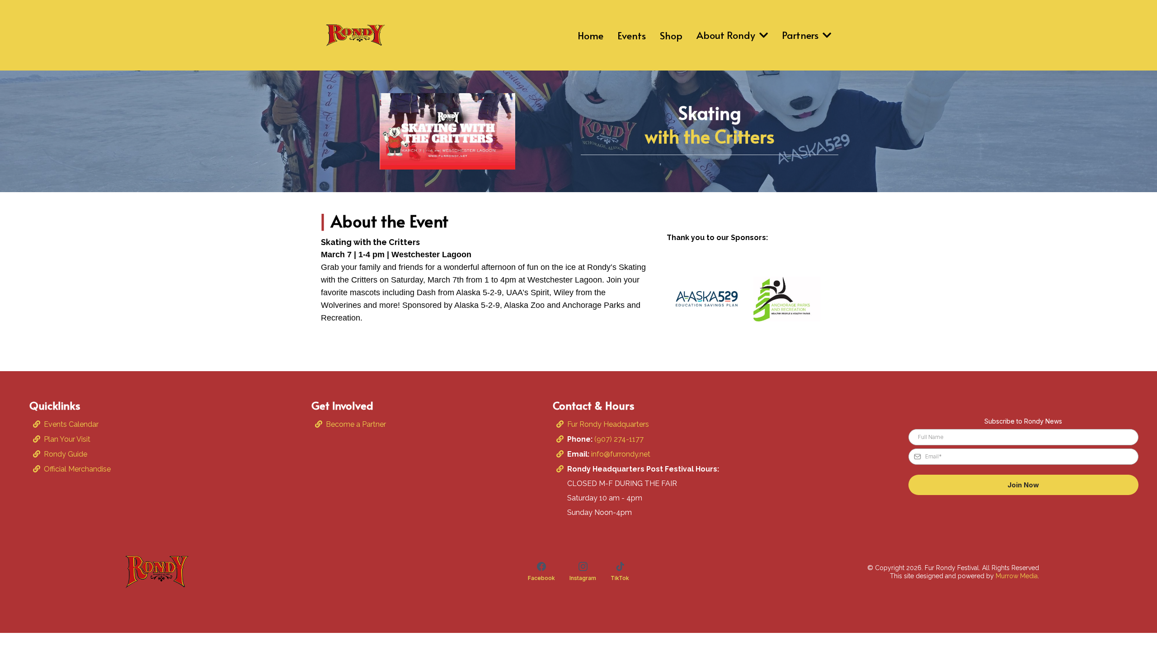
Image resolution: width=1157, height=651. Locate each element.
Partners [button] (801, 35)
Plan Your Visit (67, 439)
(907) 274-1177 (618, 439)
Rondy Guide (65, 454)
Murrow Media (1017, 576)
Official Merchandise (77, 469)
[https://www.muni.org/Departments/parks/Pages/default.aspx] (786, 299)
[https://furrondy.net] (355, 35)
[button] (762, 35)
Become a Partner (356, 424)
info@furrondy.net (620, 454)
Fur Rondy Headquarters (608, 424)
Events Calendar (71, 424)
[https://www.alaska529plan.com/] (706, 299)
